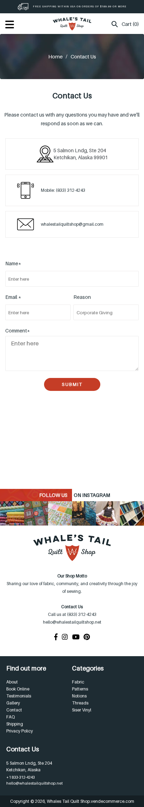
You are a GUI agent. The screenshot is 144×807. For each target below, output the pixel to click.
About (12, 682)
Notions (79, 696)
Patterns (80, 689)
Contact (14, 710)
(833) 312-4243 (70, 190)
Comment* (17, 331)
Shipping (14, 724)
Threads (80, 703)
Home (55, 56)
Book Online (17, 689)
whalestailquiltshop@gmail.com (72, 224)
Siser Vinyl (81, 710)
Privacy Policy (19, 731)
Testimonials (18, 696)
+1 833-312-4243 (20, 777)
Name (13, 263)
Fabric (78, 682)
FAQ (10, 717)
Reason (82, 297)
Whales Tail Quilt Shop (68, 801)
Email (13, 297)
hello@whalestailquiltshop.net (34, 783)
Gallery (13, 703)
